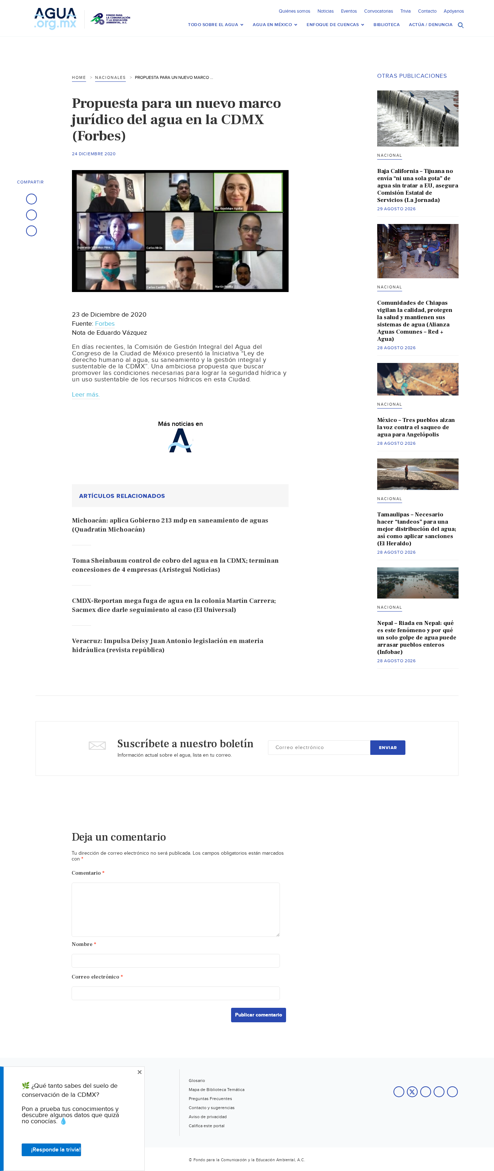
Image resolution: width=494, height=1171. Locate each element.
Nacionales (110, 77)
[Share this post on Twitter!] (31, 215)
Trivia (405, 11)
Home (79, 77)
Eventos (349, 11)
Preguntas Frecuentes (210, 1098)
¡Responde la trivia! (56, 1149)
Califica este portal (207, 1125)
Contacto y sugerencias (212, 1107)
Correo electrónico (97, 976)
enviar (388, 748)
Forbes (105, 323)
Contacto (427, 11)
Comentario (88, 873)
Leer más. (86, 394)
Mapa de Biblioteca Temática (216, 1089)
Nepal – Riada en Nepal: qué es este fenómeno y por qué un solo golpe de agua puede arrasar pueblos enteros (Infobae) (416, 638)
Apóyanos (454, 11)
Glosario (197, 1080)
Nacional (389, 155)
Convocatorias (378, 11)
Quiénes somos (294, 11)
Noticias (326, 11)
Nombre (84, 944)
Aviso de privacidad (208, 1116)
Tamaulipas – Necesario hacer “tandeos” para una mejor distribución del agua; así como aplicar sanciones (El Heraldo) (416, 529)
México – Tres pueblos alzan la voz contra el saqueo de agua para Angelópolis (416, 427)
